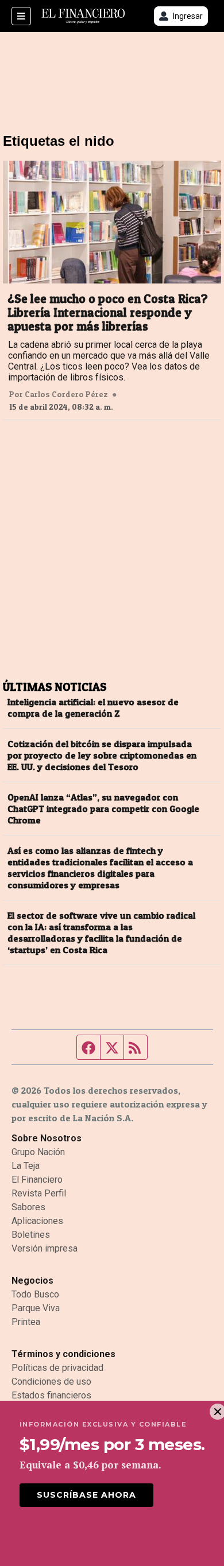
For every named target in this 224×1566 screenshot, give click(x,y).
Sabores (28, 1207)
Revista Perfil (38, 1193)
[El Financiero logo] (83, 16)
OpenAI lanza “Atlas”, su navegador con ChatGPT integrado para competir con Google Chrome (103, 808)
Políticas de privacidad (57, 1367)
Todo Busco (35, 1294)
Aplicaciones (37, 1220)
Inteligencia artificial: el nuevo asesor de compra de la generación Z (93, 707)
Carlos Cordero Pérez (66, 394)
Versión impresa (44, 1248)
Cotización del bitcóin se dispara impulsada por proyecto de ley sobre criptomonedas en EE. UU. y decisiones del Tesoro (101, 755)
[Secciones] (21, 16)
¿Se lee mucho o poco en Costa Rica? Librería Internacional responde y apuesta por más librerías (107, 312)
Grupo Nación (38, 1152)
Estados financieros (51, 1395)
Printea (25, 1321)
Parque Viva (35, 1308)
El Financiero (37, 1179)
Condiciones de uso (51, 1381)
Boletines (30, 1234)
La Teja (25, 1165)
